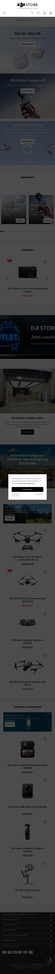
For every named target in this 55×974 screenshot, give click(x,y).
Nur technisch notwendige (16, 494)
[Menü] (4, 13)
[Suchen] (32, 13)
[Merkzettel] (38, 13)
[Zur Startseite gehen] (27, 6)
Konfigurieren (39, 494)
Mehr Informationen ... (26, 483)
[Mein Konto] (44, 13)
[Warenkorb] (51, 13)
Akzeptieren (28, 489)
